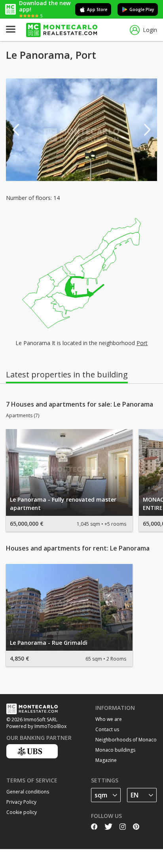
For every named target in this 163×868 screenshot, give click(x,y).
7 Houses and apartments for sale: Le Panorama (79, 404)
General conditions (27, 791)
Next (147, 129)
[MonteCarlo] (61, 30)
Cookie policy (21, 812)
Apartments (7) (22, 415)
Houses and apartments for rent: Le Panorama (78, 548)
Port (142, 343)
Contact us (107, 729)
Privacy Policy (21, 802)
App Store (97, 9)
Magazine (106, 760)
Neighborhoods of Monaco (126, 739)
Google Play (141, 9)
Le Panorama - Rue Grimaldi (48, 642)
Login (150, 30)
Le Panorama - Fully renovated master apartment (63, 503)
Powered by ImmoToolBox (36, 726)
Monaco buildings (115, 750)
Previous (16, 129)
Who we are (108, 719)
